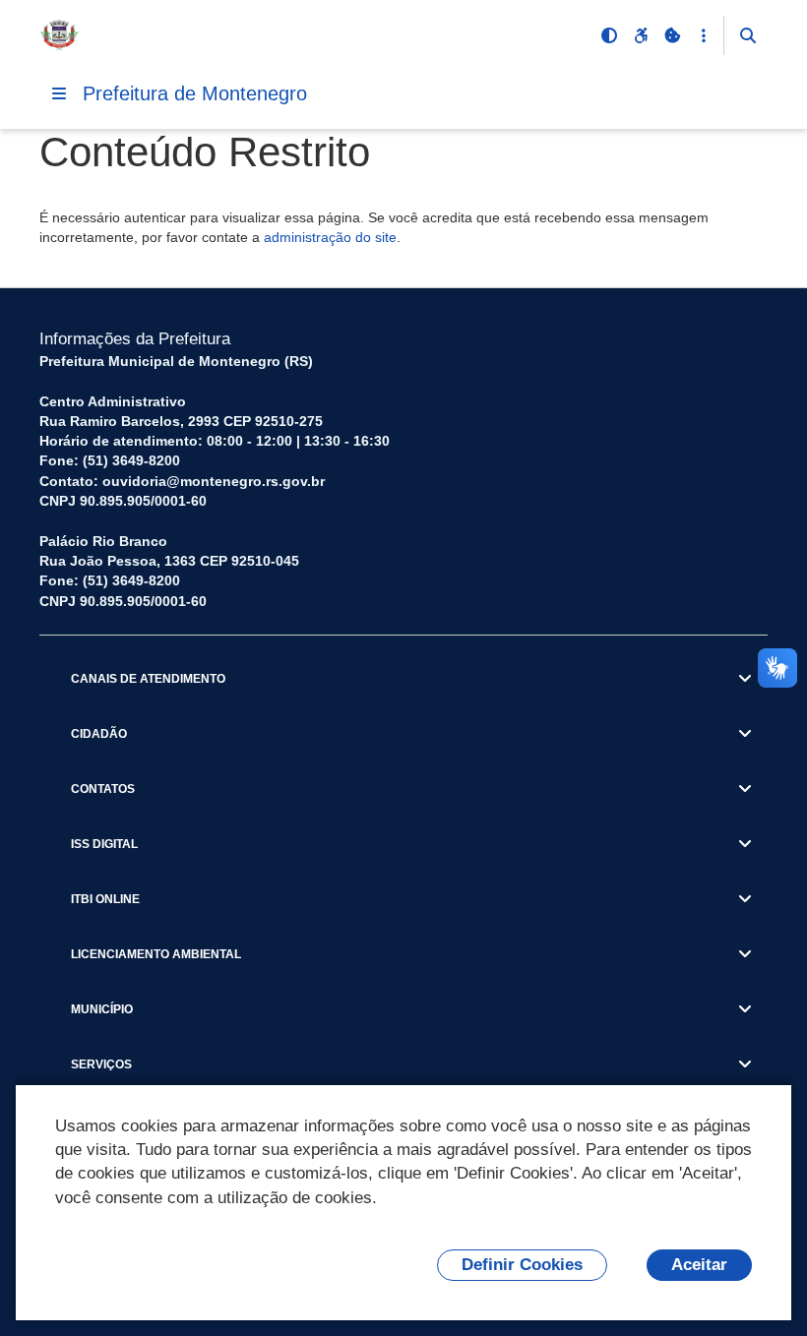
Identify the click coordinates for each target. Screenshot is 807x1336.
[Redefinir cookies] (672, 35)
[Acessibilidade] (640, 35)
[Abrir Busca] (748, 35)
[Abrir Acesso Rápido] (703, 35)
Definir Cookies (522, 1264)
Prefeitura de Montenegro (195, 93)
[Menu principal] (59, 93)
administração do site (330, 237)
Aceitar (699, 1264)
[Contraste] (609, 35)
